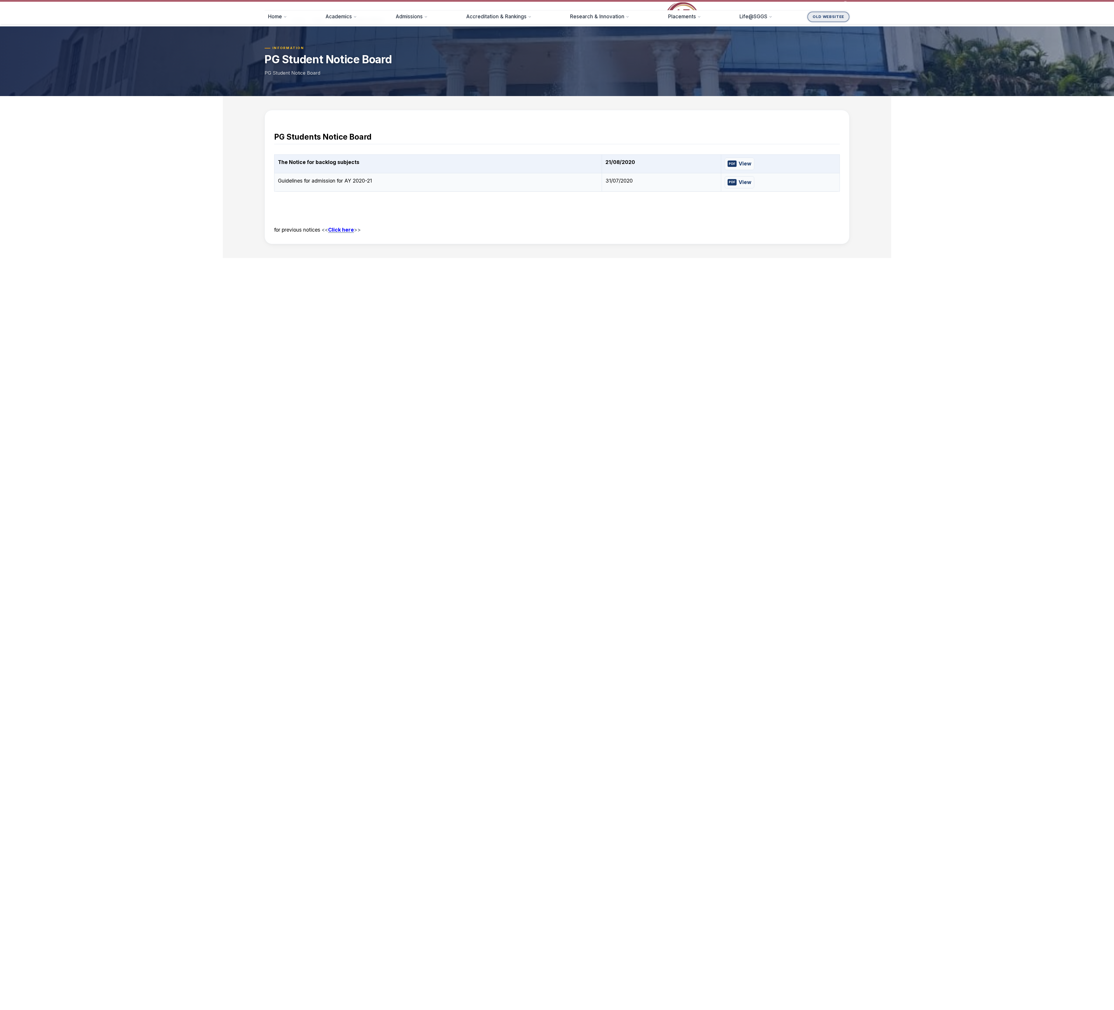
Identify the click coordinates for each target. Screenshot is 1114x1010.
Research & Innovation (597, 58)
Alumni (390, 5)
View (745, 215)
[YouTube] (834, 5)
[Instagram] (808, 5)
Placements (682, 58)
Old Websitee (828, 58)
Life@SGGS (753, 58)
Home (275, 58)
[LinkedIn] (825, 5)
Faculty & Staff (318, 5)
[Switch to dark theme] (845, 5)
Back (276, 72)
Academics (338, 58)
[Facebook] (799, 5)
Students (358, 5)
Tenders (280, 5)
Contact (421, 5)
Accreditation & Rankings (496, 58)
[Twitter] (816, 5)
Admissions (409, 58)
